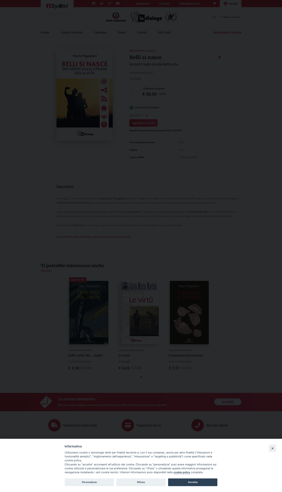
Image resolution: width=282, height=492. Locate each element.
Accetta (192, 482)
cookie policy (181, 472)
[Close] (272, 448)
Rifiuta (141, 482)
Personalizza (89, 482)
